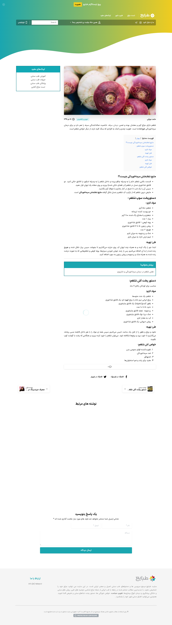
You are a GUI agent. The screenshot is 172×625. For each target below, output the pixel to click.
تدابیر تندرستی (100, 35)
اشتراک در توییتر (96, 376)
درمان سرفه (113, 125)
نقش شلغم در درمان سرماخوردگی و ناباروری (135, 271)
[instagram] (140, 22)
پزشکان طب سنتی (38, 83)
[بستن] (3, 4)
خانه (111, 35)
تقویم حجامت (117, 593)
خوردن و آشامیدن (84, 35)
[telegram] (136, 22)
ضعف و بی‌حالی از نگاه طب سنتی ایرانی (58, 470)
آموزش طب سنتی (38, 76)
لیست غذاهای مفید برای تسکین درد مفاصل (127, 461)
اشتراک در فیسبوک (117, 376)
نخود (149, 307)
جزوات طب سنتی (38, 79)
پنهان (138, 138)
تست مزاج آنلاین (38, 87)
